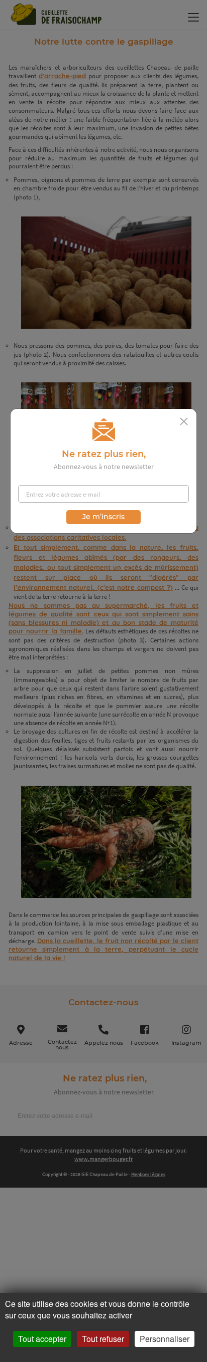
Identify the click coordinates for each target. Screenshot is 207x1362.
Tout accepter (42, 1338)
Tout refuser (103, 1338)
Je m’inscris (103, 516)
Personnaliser (164, 1338)
